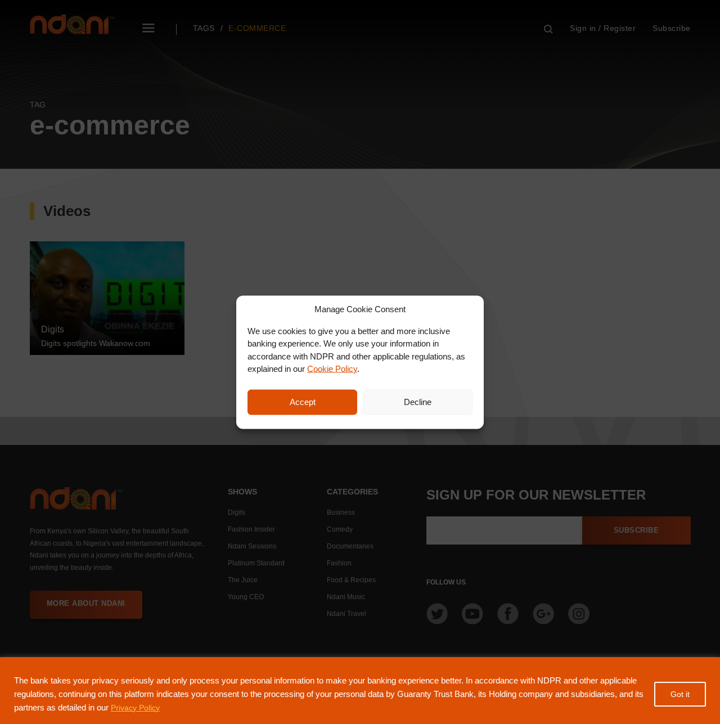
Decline (417, 402)
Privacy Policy (135, 707)
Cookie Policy (332, 369)
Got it (680, 694)
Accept (303, 402)
